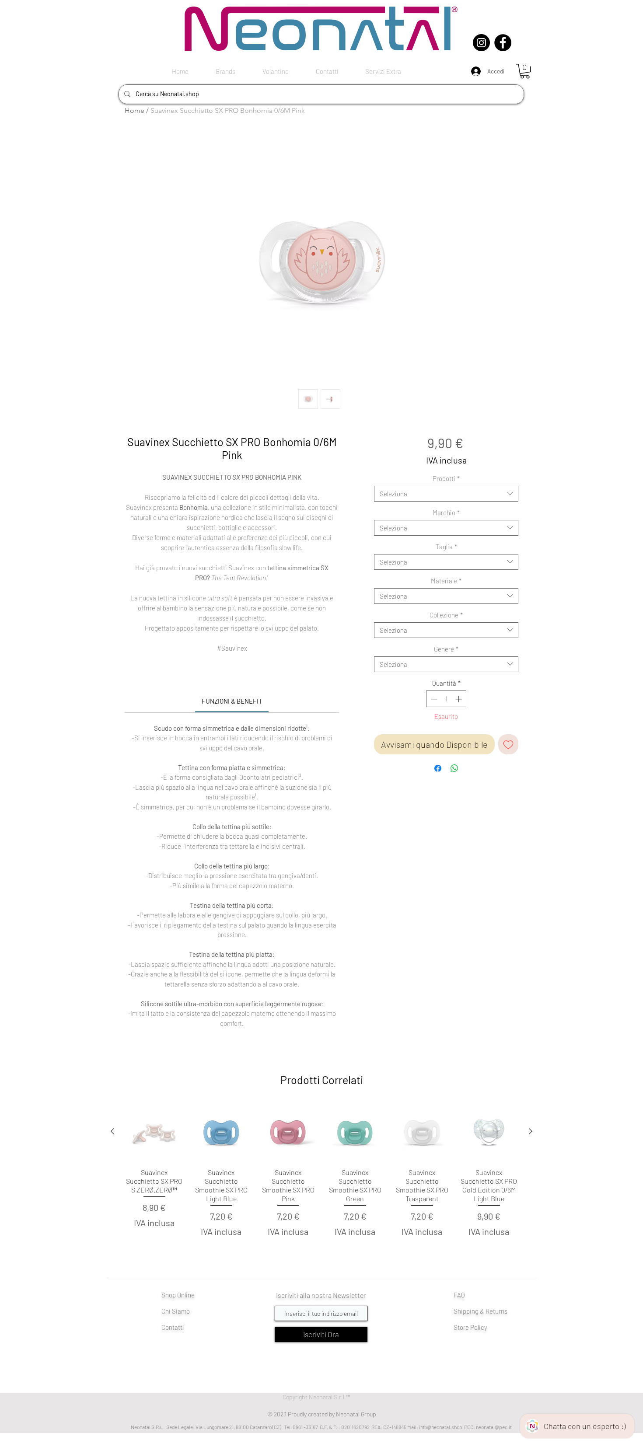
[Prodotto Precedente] (112, 1131)
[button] (525, 71)
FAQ (459, 1295)
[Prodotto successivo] (530, 1131)
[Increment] (459, 699)
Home (134, 110)
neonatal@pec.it (494, 1427)
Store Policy (470, 1327)
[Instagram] (481, 42)
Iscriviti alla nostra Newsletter (321, 1295)
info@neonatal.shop (440, 1427)
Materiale (446, 581)
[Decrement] (433, 699)
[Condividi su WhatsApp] (454, 768)
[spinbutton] (446, 699)
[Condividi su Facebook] (438, 768)
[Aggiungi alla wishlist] (508, 744)
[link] (232, 701)
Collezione (446, 615)
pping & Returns (485, 1311)
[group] (321, 1181)
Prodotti (446, 478)
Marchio (446, 512)
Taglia (446, 547)
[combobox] (446, 494)
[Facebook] (502, 42)
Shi (458, 1311)
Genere (446, 649)
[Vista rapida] (154, 1132)
